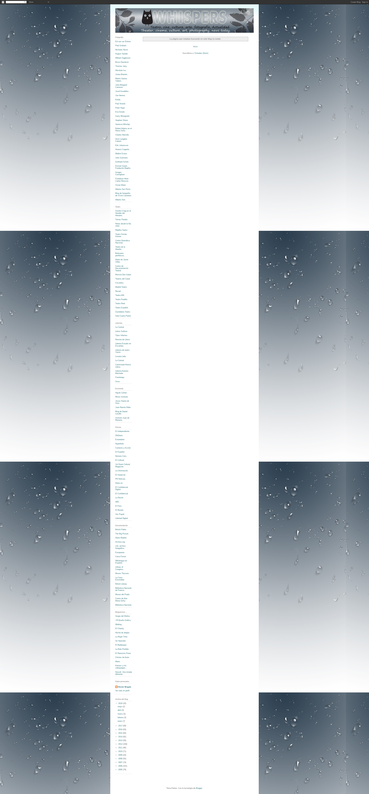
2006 (120, 766)
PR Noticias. (120, 479)
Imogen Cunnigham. (120, 173)
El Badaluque (120, 645)
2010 (120, 751)
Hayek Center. (121, 393)
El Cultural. (120, 460)
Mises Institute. (121, 397)
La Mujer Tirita (121, 637)
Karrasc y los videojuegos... (121, 666)
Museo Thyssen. (122, 573)
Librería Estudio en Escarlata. (123, 344)
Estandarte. (120, 439)
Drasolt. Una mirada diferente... (123, 673)
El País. (118, 506)
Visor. (117, 381)
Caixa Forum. (121, 556)
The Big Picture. (122, 534)
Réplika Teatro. (121, 230)
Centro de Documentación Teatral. (121, 268)
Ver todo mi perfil (122, 691)
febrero (121, 717)
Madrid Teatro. (121, 287)
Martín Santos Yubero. (121, 79)
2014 (120, 737)
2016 (120, 729)
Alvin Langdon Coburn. (121, 140)
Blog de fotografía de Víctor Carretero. (123, 194)
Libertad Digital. (121, 518)
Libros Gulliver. (121, 331)
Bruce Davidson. (122, 62)
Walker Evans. (121, 153)
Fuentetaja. (120, 377)
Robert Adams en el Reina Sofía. (123, 129)
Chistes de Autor (122, 657)
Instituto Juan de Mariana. (122, 419)
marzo (120, 714)
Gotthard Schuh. (122, 162)
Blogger (199, 788)
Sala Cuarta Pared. (123, 316)
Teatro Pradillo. (121, 299)
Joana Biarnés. (121, 74)
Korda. (118, 100)
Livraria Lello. (120, 356)
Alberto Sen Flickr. (123, 189)
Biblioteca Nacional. (123, 605)
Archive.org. (120, 542)
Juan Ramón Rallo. (123, 407)
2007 (120, 762)
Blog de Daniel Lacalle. (121, 412)
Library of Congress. (119, 568)
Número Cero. (121, 456)
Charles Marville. (122, 135)
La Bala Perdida (122, 649)
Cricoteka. (119, 283)
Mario (117, 661)
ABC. (117, 502)
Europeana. (120, 552)
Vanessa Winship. (122, 124)
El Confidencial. (121, 493)
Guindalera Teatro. (123, 312)
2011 (120, 748)
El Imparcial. (120, 475)
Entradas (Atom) (201, 53)
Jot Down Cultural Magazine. (122, 465)
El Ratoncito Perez (123, 653)
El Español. (120, 452)
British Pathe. (121, 529)
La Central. (119, 327)
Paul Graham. (121, 45)
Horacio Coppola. (122, 149)
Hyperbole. (119, 444)
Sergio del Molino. (122, 616)
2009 (120, 755)
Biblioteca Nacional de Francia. (123, 589)
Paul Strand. (120, 104)
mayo (120, 706)
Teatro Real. (120, 303)
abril (120, 710)
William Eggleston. (123, 58)
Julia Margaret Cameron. (121, 86)
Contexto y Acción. (123, 448)
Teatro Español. (121, 308)
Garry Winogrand (122, 116)
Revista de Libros (122, 339)
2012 (120, 744)
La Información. (121, 471)
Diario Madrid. (121, 538)
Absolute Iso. (120, 70)
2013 (120, 740)
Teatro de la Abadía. (120, 248)
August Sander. (121, 54)
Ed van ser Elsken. (123, 41)
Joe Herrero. (120, 95)
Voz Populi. (120, 514)
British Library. (121, 584)
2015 (120, 733)
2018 (120, 703)
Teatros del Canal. (122, 279)
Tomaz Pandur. (121, 219)
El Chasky (119, 628)
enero (120, 721)
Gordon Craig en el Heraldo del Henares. (123, 213)
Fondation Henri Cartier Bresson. (122, 180)
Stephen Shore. (121, 120)
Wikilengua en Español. (121, 562)
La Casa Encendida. (120, 578)
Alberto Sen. (120, 200)
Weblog (118, 624)
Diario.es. (119, 483)
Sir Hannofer (120, 641)
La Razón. (119, 498)
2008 (120, 759)
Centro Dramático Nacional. (122, 241)
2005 (120, 769)
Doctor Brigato (124, 687)
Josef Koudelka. (122, 91)
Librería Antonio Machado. (121, 372)
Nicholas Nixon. (121, 50)
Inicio (195, 46)
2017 (120, 726)
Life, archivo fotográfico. (120, 547)
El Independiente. (122, 431)
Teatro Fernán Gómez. (121, 235)
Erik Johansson (121, 145)
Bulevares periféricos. (120, 254)
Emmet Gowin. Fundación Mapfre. (123, 167)
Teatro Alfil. (120, 295)
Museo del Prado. (122, 594)
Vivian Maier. (120, 185)
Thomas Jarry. (121, 66)
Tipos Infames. (121, 335)
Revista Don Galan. (123, 275)
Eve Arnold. (120, 112)
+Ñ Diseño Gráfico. (123, 620)
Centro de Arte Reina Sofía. (121, 599)
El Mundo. (119, 510)
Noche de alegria (122, 633)
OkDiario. (119, 435)
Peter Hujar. (120, 108)
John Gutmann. (121, 158)
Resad (118, 291)
